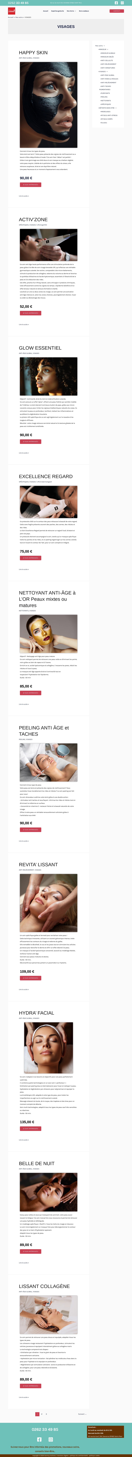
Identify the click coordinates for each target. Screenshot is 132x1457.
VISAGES (36, 58)
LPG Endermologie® (44, 482)
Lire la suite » (24, 195)
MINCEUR (102, 49)
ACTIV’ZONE (33, 219)
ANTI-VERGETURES (108, 68)
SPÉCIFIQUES (24, 225)
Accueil (45, 11)
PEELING (22, 739)
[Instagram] (122, 3)
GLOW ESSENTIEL (40, 348)
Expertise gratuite (57, 11)
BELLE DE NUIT (37, 1163)
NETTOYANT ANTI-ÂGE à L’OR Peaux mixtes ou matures (47, 599)
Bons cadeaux (84, 11)
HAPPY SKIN (33, 52)
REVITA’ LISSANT (38, 864)
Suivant (82, 1414)
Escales (104, 123)
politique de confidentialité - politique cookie (85, 1455)
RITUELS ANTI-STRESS (109, 115)
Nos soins (99, 46)
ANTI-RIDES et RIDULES (109, 79)
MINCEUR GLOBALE (108, 53)
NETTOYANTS (24, 611)
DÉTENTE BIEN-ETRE (107, 108)
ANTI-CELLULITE (107, 60)
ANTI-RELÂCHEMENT (26, 870)
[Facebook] (116, 3)
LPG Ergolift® (42, 225)
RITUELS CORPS (106, 119)
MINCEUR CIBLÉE (107, 57)
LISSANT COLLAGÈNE (44, 1286)
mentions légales (63, 1455)
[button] (75, 11)
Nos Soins (70, 11)
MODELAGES (105, 112)
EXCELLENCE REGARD (46, 476)
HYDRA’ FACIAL (36, 1013)
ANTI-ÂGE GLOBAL (25, 58)
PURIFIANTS (105, 93)
